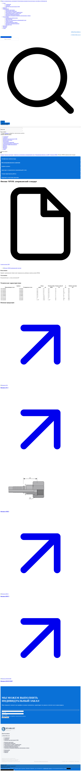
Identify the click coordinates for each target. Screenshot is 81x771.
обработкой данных (47, 768)
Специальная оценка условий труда (13, 13)
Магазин (5, 27)
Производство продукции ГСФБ (13, 6)
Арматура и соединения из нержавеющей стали (16, 20)
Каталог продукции (9, 154)
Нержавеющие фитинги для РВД (42, 154)
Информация (6, 8)
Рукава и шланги (9, 21)
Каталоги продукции (10, 10)
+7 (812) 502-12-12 (75, 34)
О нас (4, 3)
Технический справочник (11, 11)
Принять (68, 768)
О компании (8, 4)
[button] (41, 268)
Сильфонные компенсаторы (12, 17)
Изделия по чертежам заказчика (12, 23)
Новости (5, 7)
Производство (9, 24)
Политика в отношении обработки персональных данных (18, 15)
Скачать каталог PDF (5, 264)
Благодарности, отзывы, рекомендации (14, 12)
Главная (2, 154)
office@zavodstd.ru (75, 32)
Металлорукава (9, 19)
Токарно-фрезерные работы (11, 22)
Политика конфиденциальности (12, 14)
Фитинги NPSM (53, 154)
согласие (6, 133)
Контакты (5, 25)
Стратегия (8, 5)
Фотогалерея (6, 16)
